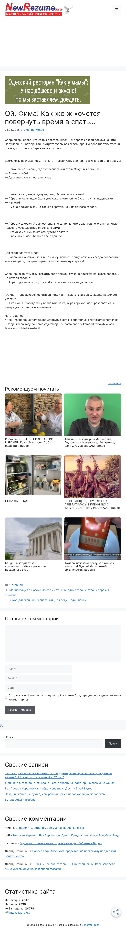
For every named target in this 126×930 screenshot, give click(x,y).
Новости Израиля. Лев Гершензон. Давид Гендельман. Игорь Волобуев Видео (67, 835)
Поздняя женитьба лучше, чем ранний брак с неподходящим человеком (55, 794)
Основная (16, 585)
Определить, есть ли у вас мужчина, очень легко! (49, 827)
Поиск (9, 737)
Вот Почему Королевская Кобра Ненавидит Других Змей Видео (48, 788)
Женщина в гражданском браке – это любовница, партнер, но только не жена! (59, 783)
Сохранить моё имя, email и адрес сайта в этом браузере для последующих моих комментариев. (65, 697)
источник (114, 383)
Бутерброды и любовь (20, 799)
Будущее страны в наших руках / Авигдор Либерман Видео (61, 843)
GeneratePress (90, 924)
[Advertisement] (63, 43)
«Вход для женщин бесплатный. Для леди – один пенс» (47, 600)
